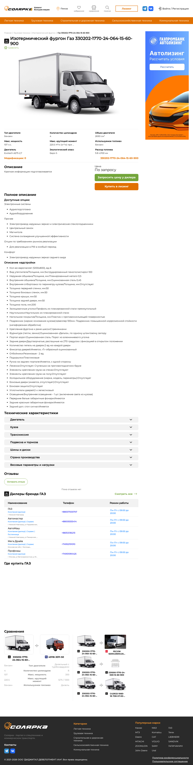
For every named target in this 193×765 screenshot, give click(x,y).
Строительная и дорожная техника (82, 20)
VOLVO (156, 741)
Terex (171, 732)
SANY (155, 746)
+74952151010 (68, 544)
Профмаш (14, 550)
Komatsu (156, 732)
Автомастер (15, 518)
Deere (138, 737)
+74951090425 (69, 553)
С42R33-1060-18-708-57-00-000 (117, 696)
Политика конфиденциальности (170, 757)
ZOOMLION (141, 746)
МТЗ (137, 732)
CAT (154, 737)
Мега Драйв (15, 541)
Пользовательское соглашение (170, 761)
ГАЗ (10, 508)
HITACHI (139, 741)
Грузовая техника (42, 20)
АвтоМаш (14, 528)
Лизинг (126, 8)
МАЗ (154, 728)
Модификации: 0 (15, 158)
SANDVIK (173, 741)
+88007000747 (69, 511)
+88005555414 (69, 521)
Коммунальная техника (174, 20)
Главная (8, 33)
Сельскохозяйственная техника (132, 20)
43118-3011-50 (56, 657)
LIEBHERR (173, 737)
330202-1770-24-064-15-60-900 (119, 158)
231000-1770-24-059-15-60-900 (117, 673)
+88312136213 (68, 532)
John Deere (141, 750)
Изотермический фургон (43, 33)
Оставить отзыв (16, 481)
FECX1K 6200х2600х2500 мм (117, 653)
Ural (154, 750)
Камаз (138, 728)
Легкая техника (14, 20)
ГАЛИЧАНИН (175, 746)
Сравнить (13, 47)
